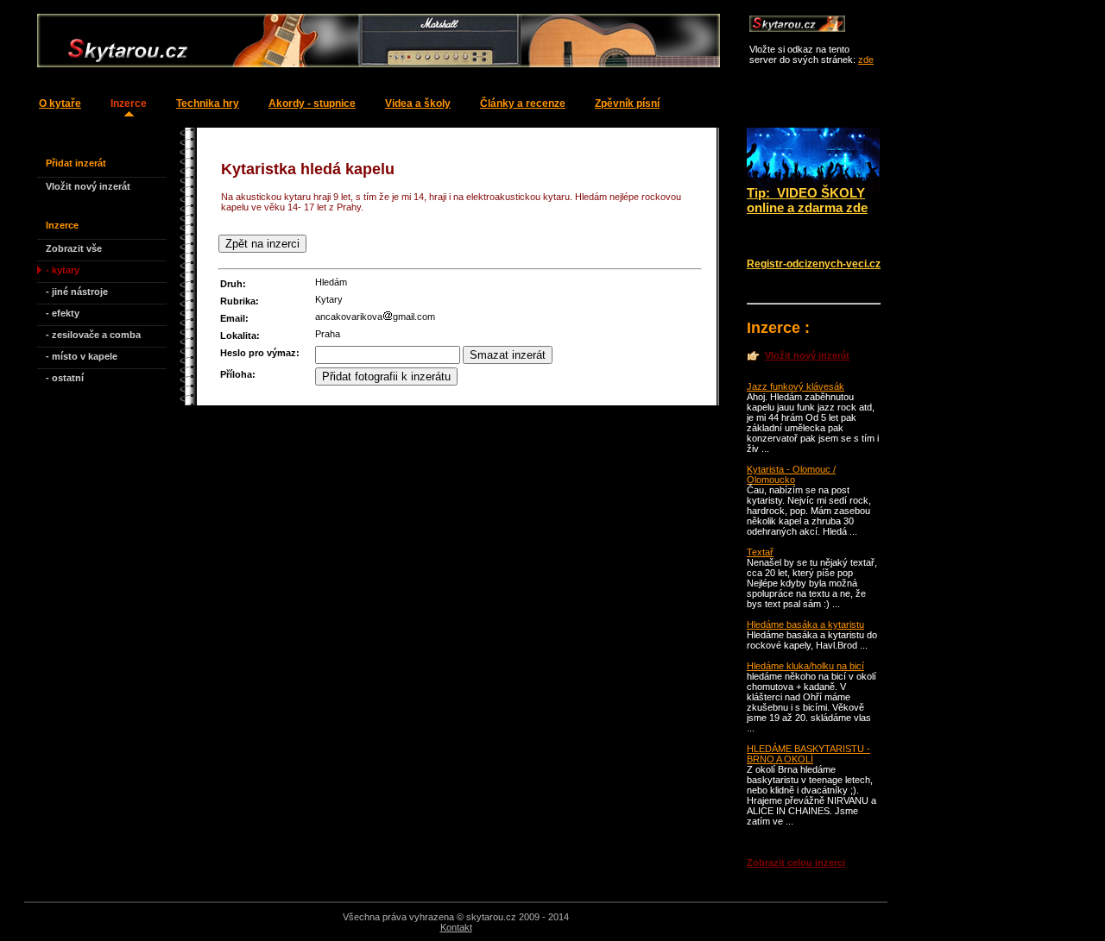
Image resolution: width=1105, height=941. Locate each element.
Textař (760, 552)
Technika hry (207, 103)
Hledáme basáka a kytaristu (805, 624)
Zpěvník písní (627, 103)
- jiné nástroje (77, 291)
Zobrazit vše (74, 248)
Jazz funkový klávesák (795, 386)
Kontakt (456, 927)
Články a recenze (522, 103)
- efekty (62, 313)
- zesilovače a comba (93, 334)
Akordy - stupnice (312, 103)
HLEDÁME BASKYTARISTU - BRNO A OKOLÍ (808, 753)
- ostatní (65, 378)
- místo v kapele (81, 356)
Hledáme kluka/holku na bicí (805, 666)
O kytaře (60, 103)
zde (866, 59)
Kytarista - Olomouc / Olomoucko (791, 474)
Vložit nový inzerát (88, 186)
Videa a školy (418, 103)
